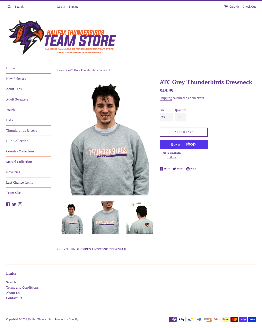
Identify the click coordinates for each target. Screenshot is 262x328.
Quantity (180, 110)
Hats (9, 120)
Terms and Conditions (22, 287)
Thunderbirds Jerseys (21, 130)
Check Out (249, 6)
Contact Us (14, 298)
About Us (13, 292)
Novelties (13, 172)
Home (10, 68)
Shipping (166, 98)
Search (11, 282)
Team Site (13, 192)
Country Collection (20, 151)
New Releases (16, 78)
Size (162, 110)
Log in (61, 6)
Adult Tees (14, 89)
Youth (10, 109)
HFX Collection (17, 140)
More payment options (172, 155)
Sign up (73, 6)
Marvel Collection (19, 161)
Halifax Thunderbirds (41, 319)
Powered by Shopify (66, 319)
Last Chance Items (19, 182)
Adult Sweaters (17, 99)
